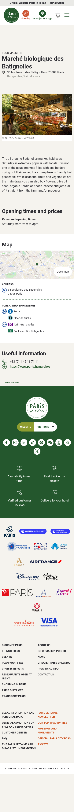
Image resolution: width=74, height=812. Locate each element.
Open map (63, 271)
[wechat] (50, 442)
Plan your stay (12, 662)
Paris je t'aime (12, 382)
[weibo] (67, 442)
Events (7, 656)
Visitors (43, 426)
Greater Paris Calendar (54, 662)
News (41, 656)
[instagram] (15, 442)
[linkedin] (23, 442)
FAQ (4, 738)
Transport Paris (14, 696)
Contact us (46, 674)
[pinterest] (41, 442)
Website (25, 426)
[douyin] (58, 442)
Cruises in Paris (13, 668)
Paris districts (12, 690)
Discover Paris (12, 645)
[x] (37, 451)
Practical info (48, 668)
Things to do (11, 650)
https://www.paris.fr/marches (30, 366)
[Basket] (57, 15)
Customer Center (14, 732)
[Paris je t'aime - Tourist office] (11, 15)
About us (44, 645)
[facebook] (6, 442)
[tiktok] (32, 442)
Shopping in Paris (14, 684)
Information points (52, 650)
